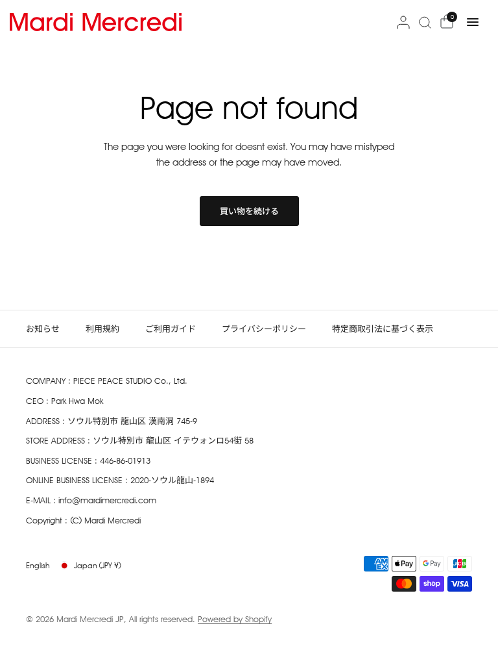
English (38, 565)
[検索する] (425, 22)
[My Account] (403, 22)
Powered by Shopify (235, 619)
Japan (97, 565)
